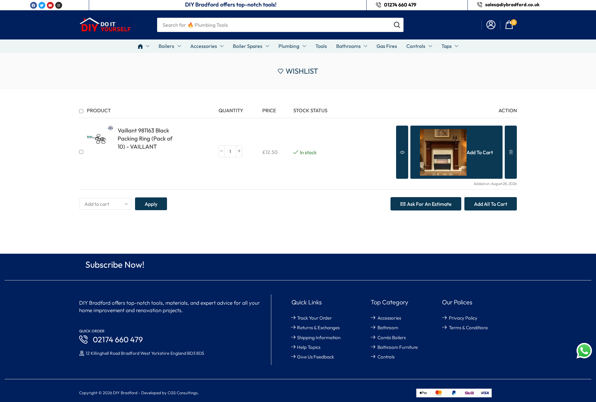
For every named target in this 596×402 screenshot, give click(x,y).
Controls (386, 357)
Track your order (314, 318)
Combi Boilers (391, 337)
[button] (511, 25)
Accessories (389, 318)
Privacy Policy (463, 318)
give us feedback (315, 357)
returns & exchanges (318, 327)
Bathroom (387, 327)
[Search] (397, 25)
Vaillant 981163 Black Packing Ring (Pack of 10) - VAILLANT (145, 138)
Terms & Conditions (468, 327)
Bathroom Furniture (397, 347)
